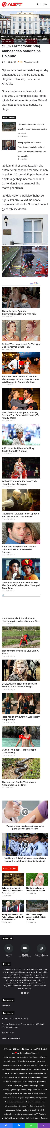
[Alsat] (12, 4)
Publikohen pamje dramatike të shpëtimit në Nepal (36, 917)
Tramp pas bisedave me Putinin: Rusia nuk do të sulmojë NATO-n (12, 917)
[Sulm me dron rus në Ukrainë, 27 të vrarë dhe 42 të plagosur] (13, 879)
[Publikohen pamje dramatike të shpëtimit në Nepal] (37, 906)
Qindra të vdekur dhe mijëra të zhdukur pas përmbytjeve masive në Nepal (32, 128)
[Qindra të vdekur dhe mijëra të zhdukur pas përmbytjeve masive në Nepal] (9, 126)
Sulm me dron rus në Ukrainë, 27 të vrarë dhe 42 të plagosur (12, 890)
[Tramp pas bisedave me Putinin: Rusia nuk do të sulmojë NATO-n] (13, 906)
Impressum (6, 1006)
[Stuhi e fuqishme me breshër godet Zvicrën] (37, 879)
